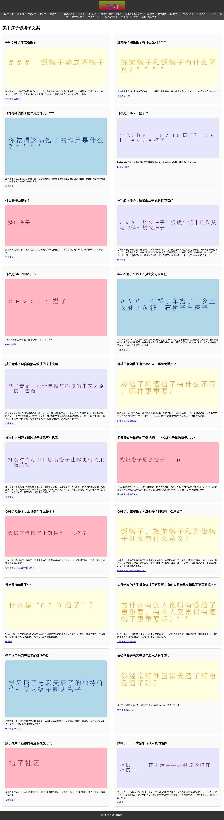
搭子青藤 (9, 423)
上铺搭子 (93, 14)
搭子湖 (21, 14)
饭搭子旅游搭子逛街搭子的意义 (131, 571)
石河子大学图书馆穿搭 (111, 14)
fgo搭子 (173, 14)
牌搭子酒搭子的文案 (126, 421)
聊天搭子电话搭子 (125, 710)
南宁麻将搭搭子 (67, 14)
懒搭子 (81, 14)
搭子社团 (9, 800)
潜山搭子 (9, 257)
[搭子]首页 (9, 14)
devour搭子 (10, 344)
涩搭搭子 (150, 14)
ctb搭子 (8, 641)
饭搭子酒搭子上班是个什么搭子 (19, 568)
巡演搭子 (9, 186)
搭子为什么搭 (94, 17)
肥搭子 (43, 14)
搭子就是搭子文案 (129, 17)
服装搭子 (9, 497)
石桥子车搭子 (123, 350)
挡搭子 (120, 802)
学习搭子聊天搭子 (13, 729)
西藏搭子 (32, 14)
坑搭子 (213, 14)
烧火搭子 (121, 260)
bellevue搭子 (123, 167)
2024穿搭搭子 (111, 17)
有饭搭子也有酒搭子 (126, 641)
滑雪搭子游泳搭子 (133, 14)
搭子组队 (162, 14)
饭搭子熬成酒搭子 (13, 99)
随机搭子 (201, 14)
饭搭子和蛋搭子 (149, 17)
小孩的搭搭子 (187, 14)
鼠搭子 (53, 14)
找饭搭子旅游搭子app (127, 494)
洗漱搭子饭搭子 (124, 96)
